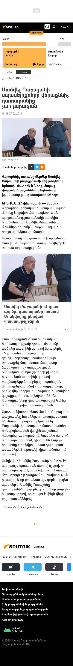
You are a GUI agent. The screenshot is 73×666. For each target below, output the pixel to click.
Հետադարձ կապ (12, 619)
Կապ (41, 594)
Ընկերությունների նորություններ (22, 604)
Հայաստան (10, 507)
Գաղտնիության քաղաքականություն (25, 609)
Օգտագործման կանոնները (19, 594)
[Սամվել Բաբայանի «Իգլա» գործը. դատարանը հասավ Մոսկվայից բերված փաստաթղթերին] (36, 278)
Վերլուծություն (56, 557)
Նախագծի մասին (13, 589)
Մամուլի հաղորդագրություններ (21, 599)
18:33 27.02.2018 (12, 113)
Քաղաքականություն (31, 507)
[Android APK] (13, 630)
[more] (67, 328)
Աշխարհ (36, 557)
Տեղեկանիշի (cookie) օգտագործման (25, 614)
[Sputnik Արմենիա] (11, 28)
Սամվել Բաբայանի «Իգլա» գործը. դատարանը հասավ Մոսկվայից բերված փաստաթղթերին (31, 314)
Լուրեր (6, 557)
